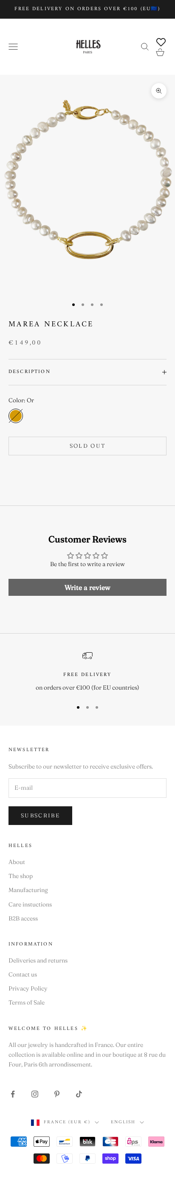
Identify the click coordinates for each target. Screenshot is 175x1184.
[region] (87, 672)
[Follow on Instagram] (35, 1094)
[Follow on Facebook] (12, 1094)
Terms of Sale (26, 1002)
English (123, 1122)
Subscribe (40, 815)
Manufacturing (28, 890)
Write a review (87, 587)
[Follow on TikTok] (79, 1094)
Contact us (22, 974)
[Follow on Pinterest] (57, 1094)
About (16, 862)
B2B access (23, 918)
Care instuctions (30, 904)
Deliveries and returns (38, 960)
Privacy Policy (28, 988)
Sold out (88, 445)
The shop (20, 876)
